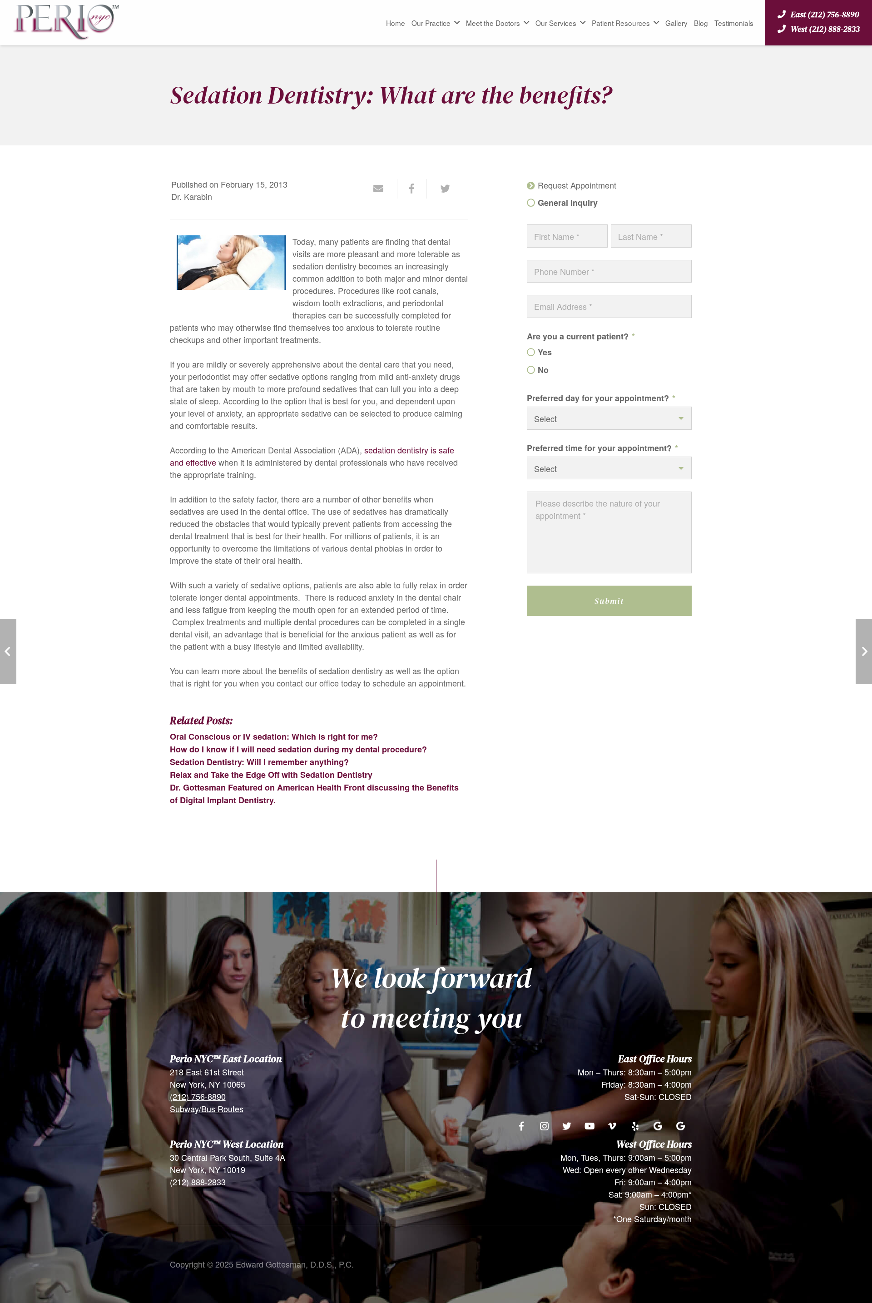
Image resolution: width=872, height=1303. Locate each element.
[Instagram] (544, 1126)
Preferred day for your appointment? (601, 398)
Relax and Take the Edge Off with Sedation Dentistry (271, 775)
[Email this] (382, 189)
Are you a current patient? (581, 336)
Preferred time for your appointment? (602, 448)
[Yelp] (635, 1126)
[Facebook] (521, 1126)
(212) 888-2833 (198, 1182)
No (543, 370)
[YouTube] (589, 1126)
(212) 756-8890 (198, 1096)
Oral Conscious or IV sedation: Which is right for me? (274, 736)
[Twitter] (566, 1126)
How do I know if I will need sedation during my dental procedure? (298, 749)
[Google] (657, 1126)
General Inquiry (567, 203)
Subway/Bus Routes (206, 1108)
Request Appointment (577, 185)
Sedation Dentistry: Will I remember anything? (259, 762)
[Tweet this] (441, 189)
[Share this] (412, 189)
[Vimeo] (612, 1126)
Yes (544, 352)
